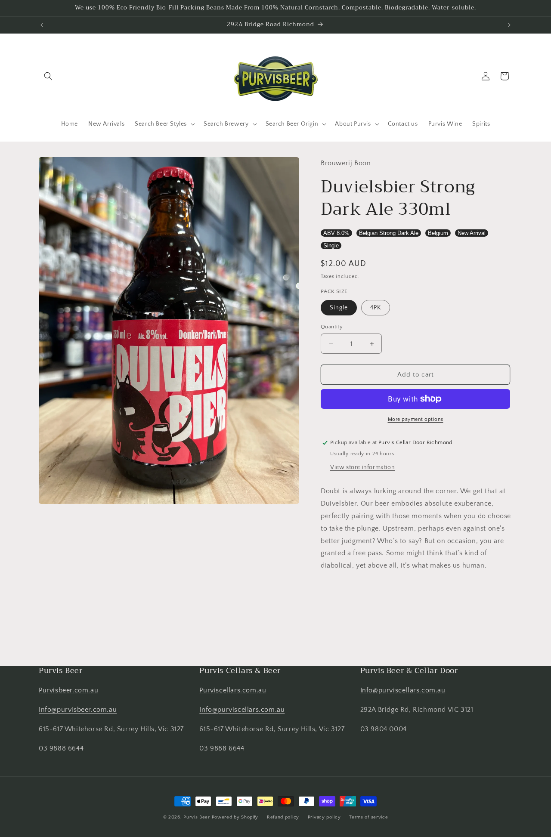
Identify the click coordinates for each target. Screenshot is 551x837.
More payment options (415, 419)
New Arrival (472, 233)
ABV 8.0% (336, 233)
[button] (48, 76)
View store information (362, 467)
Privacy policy (324, 816)
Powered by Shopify (235, 817)
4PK (375, 307)
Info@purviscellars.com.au (242, 709)
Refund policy (283, 816)
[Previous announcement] (41, 25)
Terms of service (368, 816)
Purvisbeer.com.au (68, 690)
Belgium (438, 233)
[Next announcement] (509, 25)
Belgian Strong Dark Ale (388, 233)
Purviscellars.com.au (232, 690)
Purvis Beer (196, 817)
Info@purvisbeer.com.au (78, 709)
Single (331, 245)
